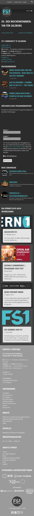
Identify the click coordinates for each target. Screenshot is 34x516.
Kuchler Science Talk (17, 171)
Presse (5, 452)
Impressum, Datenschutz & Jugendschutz (16, 417)
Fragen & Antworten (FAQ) (11, 458)
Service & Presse (10, 447)
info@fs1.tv (10, 2)
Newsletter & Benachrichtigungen (14, 433)
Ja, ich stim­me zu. (10, 156)
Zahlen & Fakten (8, 401)
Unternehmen (9, 388)
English (25, 2)
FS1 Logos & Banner (9, 454)
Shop (4, 456)
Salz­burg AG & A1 (9, 62)
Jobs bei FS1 (6, 407)
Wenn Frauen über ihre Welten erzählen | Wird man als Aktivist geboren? (21, 73)
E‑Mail (6, 136)
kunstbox (13, 182)
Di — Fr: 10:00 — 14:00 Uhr (11, 441)
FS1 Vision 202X (8, 399)
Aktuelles (7, 428)
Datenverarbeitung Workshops (13, 419)
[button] (28, 11)
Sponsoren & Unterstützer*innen (17, 470)
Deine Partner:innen (9, 403)
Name (5, 130)
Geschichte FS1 (8, 395)
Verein (5, 405)
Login (4, 423)
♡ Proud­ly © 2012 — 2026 (17, 508)
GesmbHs (6, 393)
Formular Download (9, 460)
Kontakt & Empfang (11, 349)
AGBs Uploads (7, 421)
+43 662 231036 (18, 2)
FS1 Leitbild (6, 397)
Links (4, 462)
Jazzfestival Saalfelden (25, 33)
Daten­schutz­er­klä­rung (15, 147)
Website (6, 412)
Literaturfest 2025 (7, 33)
